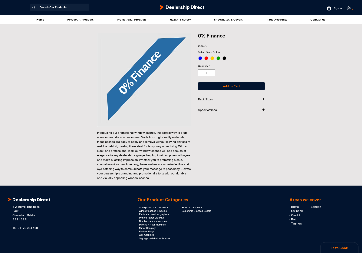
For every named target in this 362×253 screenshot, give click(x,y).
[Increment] (212, 73)
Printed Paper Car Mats (152, 217)
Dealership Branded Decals (196, 210)
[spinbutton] (206, 73)
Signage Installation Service (154, 238)
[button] (351, 8)
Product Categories (192, 207)
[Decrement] (201, 73)
